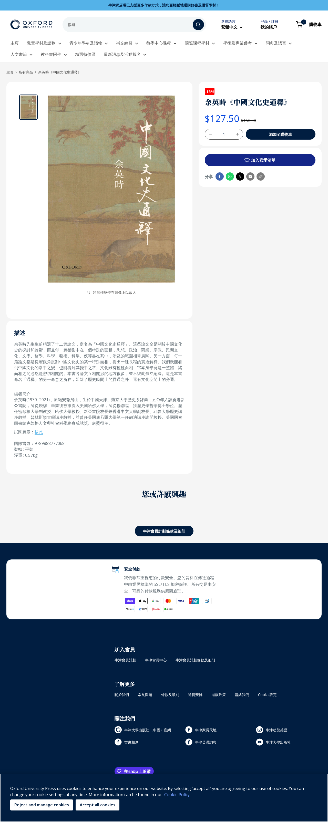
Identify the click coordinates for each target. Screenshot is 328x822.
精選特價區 (85, 54)
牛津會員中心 (156, 660)
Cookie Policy (177, 794)
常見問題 (145, 694)
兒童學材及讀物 (41, 43)
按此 (39, 432)
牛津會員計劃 (125, 660)
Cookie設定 (267, 694)
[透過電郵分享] (250, 176)
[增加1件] (237, 134)
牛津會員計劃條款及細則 (164, 531)
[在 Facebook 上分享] (220, 176)
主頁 (15, 43)
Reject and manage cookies (41, 805)
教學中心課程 (158, 43)
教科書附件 (51, 54)
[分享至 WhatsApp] (230, 176)
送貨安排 (195, 694)
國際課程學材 (197, 43)
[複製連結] (261, 176)
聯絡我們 (242, 694)
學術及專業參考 (237, 43)
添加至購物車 (280, 134)
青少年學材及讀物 (85, 43)
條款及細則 (170, 694)
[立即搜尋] (198, 24)
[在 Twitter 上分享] (240, 176)
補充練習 (124, 43)
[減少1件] (210, 134)
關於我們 (122, 694)
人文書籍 (19, 54)
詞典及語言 (276, 43)
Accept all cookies (97, 805)
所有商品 (26, 72)
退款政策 (218, 694)
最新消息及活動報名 (122, 54)
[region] (164, 798)
